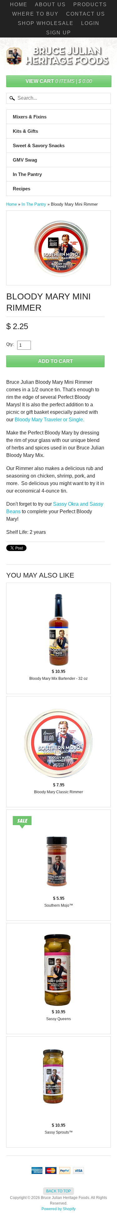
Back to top (58, 1191)
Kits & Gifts (25, 131)
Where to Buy (35, 14)
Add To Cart (55, 361)
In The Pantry (27, 174)
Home (18, 4)
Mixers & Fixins (29, 116)
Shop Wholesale (46, 23)
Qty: (10, 344)
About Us (50, 4)
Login (90, 23)
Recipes (21, 188)
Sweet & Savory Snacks (39, 145)
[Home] (58, 60)
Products (90, 4)
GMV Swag (25, 160)
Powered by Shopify (58, 1209)
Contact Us (85, 14)
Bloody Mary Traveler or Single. (49, 419)
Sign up (58, 32)
